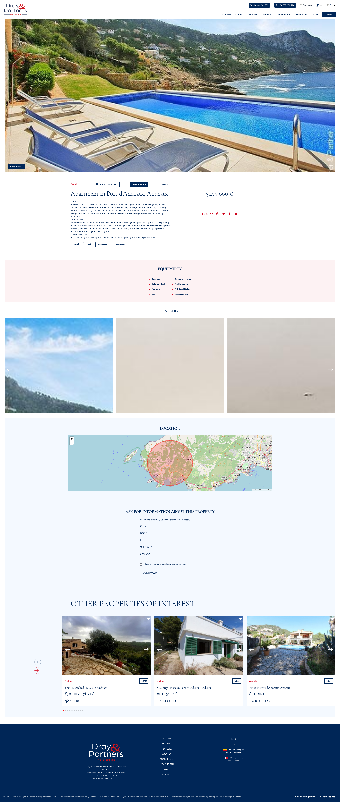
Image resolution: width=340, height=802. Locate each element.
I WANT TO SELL (301, 14)
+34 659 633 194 (286, 5)
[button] (8, 369)
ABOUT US (267, 14)
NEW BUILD (254, 14)
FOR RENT (240, 14)
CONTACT (329, 14)
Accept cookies (327, 796)
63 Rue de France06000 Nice (236, 759)
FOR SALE (226, 14)
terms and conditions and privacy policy (171, 564)
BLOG (315, 14)
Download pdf (139, 184)
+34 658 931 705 (260, 5)
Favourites (307, 5)
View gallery (16, 166)
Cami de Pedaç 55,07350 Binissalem (235, 751)
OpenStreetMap (265, 490)
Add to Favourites (108, 184)
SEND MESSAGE (150, 573)
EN (331, 5)
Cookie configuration (305, 796)
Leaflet (254, 490)
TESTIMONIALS (283, 14)
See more (237, 796)
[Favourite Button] (148, 618)
